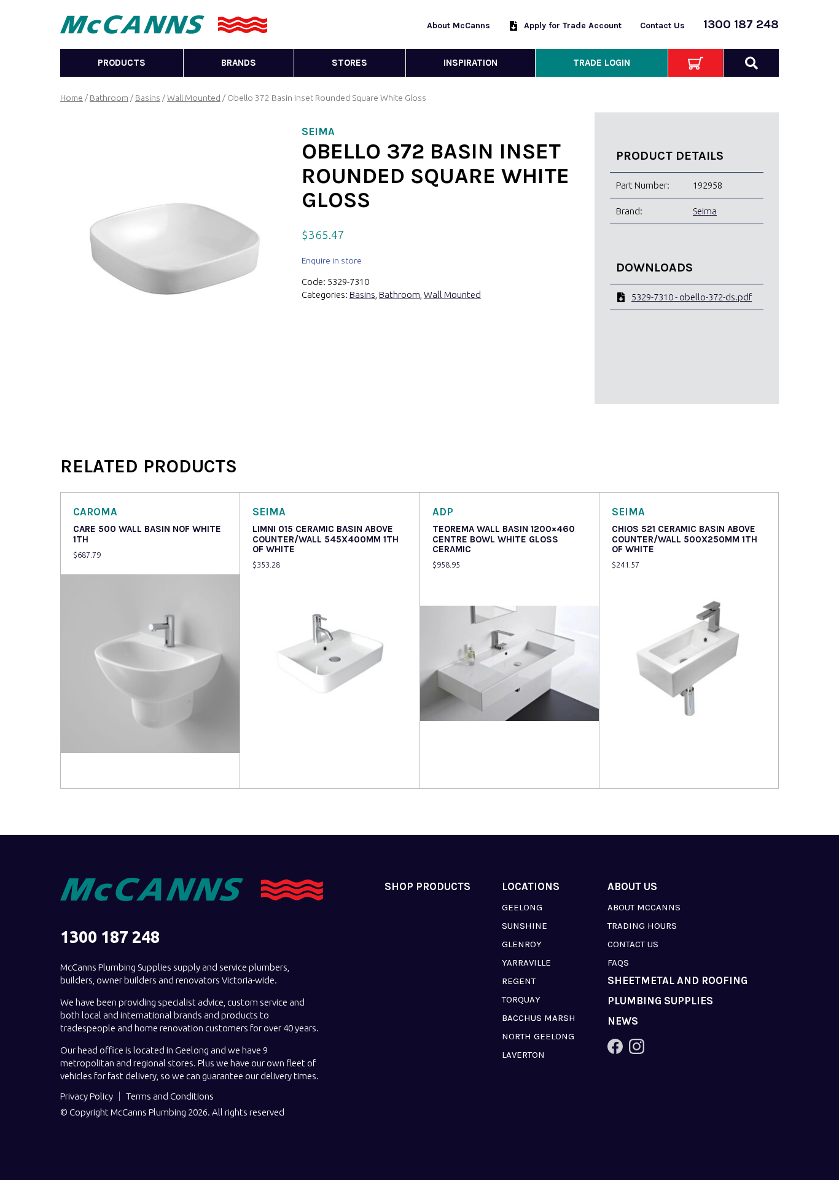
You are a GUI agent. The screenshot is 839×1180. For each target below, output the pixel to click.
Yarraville (526, 962)
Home (71, 98)
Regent (519, 981)
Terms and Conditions (170, 1096)
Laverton (523, 1054)
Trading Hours (642, 925)
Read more (98, 770)
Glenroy (522, 944)
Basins (147, 98)
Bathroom (109, 98)
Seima (705, 211)
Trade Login (601, 62)
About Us (632, 886)
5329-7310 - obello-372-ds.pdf (691, 297)
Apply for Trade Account (573, 25)
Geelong (522, 907)
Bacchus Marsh (539, 1017)
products (122, 62)
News (622, 1021)
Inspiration (470, 62)
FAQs (618, 962)
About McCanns (458, 25)
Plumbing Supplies (660, 1001)
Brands (238, 62)
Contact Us (662, 25)
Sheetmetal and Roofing (677, 980)
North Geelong (538, 1036)
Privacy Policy (86, 1096)
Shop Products (427, 886)
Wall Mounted (193, 98)
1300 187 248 (741, 24)
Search (751, 63)
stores (349, 62)
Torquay (521, 999)
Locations (531, 886)
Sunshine (524, 925)
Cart (695, 63)
